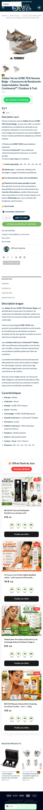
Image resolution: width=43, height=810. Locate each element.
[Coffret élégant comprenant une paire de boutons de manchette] (11, 758)
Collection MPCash (31, 15)
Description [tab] (7, 279)
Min (25, 528)
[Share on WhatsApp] (4, 257)
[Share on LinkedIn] (20, 257)
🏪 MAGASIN (21, 803)
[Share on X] (12, 257)
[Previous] (5, 42)
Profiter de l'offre (21, 534)
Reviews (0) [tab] (6, 288)
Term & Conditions (15, 800)
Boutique (14, 15)
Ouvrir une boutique (13, 802)
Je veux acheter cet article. (21, 224)
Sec (31, 528)
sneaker (7, 238)
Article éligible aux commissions (22, 18)
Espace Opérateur (31, 802)
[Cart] (39, 7)
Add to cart (21, 218)
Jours (11, 528)
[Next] (38, 42)
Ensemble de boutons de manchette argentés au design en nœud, (31, 776)
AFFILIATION (29, 800)
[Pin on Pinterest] (16, 257)
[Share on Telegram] (24, 257)
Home (4, 15)
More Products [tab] (8, 298)
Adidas (8, 242)
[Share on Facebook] (8, 257)
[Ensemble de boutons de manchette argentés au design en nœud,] (32, 758)
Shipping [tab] (5, 284)
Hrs (18, 528)
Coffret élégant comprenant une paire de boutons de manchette (10, 776)
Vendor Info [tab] (7, 293)
